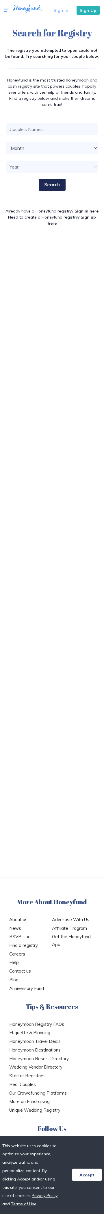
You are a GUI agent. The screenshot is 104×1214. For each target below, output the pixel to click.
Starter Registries (27, 1075)
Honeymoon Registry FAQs (36, 1024)
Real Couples (22, 1084)
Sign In (61, 10)
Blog (13, 979)
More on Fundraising (29, 1101)
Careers (17, 954)
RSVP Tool (20, 936)
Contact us (20, 971)
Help (14, 962)
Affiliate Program (69, 928)
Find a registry (23, 945)
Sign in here (87, 211)
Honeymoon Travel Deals (35, 1041)
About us (18, 919)
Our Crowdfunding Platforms (38, 1093)
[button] (6, 10)
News (15, 928)
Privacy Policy (44, 1195)
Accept (86, 1175)
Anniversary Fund (26, 988)
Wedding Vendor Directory (35, 1067)
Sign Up (88, 10)
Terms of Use (23, 1203)
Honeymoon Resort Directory (39, 1058)
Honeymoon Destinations (35, 1050)
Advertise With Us (70, 919)
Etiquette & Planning (29, 1032)
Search (52, 184)
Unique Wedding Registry (34, 1110)
